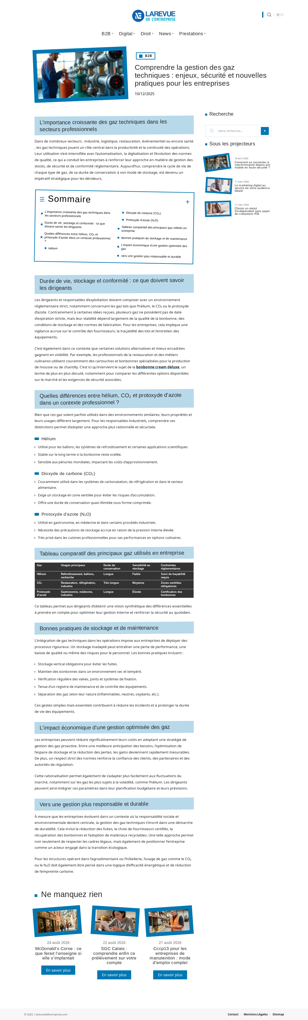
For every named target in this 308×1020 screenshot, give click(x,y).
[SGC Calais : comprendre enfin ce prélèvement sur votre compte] (115, 921)
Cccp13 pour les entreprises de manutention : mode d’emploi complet (170, 955)
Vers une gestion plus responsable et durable (151, 256)
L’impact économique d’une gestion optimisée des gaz (154, 246)
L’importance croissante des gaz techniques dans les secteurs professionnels (77, 214)
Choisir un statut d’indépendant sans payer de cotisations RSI (252, 211)
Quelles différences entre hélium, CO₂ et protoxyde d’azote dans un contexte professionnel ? (77, 237)
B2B (148, 55)
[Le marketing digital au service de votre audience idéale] (218, 185)
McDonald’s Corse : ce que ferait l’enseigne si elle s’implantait (58, 953)
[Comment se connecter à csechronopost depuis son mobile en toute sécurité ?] (217, 162)
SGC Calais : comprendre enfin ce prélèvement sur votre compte (114, 955)
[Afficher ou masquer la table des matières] (140, 201)
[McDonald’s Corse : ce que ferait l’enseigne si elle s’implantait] (57, 921)
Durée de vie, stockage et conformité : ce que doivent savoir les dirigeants (75, 225)
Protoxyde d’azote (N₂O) (142, 220)
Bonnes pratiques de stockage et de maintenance (154, 238)
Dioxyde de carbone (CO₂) (143, 213)
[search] (269, 15)
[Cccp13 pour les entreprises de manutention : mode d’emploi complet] (169, 921)
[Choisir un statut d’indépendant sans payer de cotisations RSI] (218, 209)
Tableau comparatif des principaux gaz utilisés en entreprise (154, 228)
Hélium (53, 248)
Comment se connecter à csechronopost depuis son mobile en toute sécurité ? (252, 165)
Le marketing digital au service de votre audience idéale (252, 188)
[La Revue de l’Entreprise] (154, 14)
